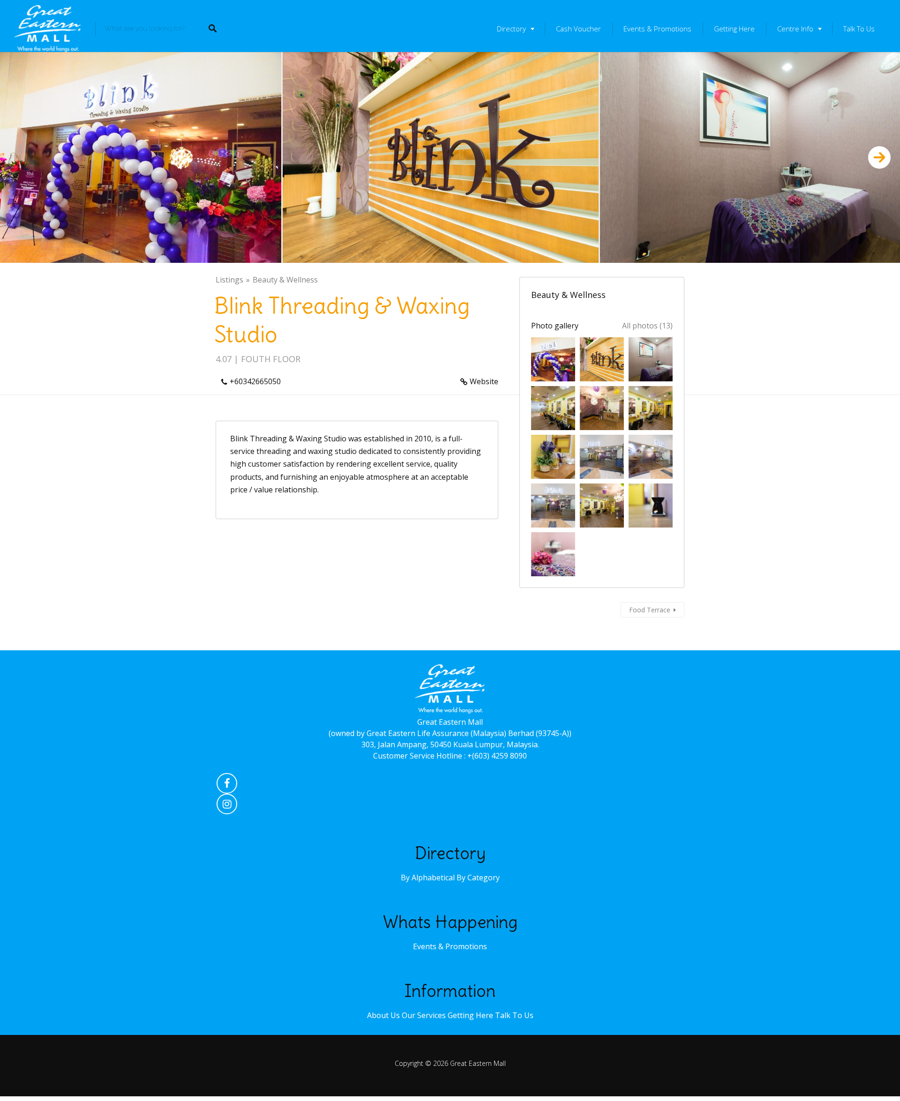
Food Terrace (649, 609)
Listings (229, 280)
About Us (383, 1015)
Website (484, 381)
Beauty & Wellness (285, 280)
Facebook (227, 785)
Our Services (424, 1015)
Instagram (227, 806)
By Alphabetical (428, 877)
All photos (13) (647, 325)
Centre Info (795, 28)
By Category (478, 877)
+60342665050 (255, 381)
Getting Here (734, 28)
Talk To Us (859, 28)
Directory (511, 28)
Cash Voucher (578, 28)
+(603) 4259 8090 (497, 756)
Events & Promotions (657, 28)
